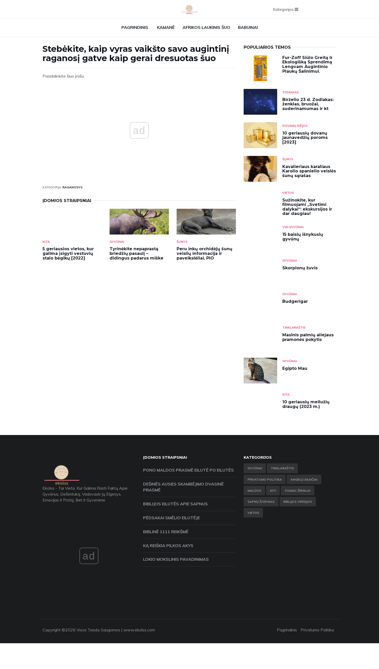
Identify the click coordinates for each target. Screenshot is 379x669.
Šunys (182, 242)
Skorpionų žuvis (300, 267)
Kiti (273, 490)
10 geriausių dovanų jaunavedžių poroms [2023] (305, 138)
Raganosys (72, 187)
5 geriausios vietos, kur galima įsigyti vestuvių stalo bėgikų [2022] (68, 253)
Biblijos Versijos (297, 502)
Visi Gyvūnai (292, 227)
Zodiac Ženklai (297, 490)
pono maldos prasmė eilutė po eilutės (188, 470)
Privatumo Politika (265, 479)
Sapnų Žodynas (261, 502)
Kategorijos (284, 9)
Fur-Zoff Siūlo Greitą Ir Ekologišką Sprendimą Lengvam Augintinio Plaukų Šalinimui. (307, 64)
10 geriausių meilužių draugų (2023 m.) (305, 404)
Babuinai (248, 27)
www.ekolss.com (139, 629)
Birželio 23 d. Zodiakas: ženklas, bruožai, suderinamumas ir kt (308, 104)
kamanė (166, 27)
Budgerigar (295, 301)
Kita (46, 242)
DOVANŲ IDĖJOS (295, 126)
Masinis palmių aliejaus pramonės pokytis (308, 337)
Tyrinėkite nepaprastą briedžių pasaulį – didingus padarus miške (136, 253)
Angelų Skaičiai (304, 479)
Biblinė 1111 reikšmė (165, 531)
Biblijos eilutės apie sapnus (175, 503)
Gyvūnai (117, 242)
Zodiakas (290, 92)
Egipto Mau (294, 368)
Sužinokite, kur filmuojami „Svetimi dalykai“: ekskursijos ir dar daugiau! (307, 207)
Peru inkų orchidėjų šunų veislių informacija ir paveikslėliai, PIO (204, 253)
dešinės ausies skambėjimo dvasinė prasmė (183, 486)
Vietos (288, 193)
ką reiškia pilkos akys (168, 545)
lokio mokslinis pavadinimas (176, 559)
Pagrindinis (134, 27)
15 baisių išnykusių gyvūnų (302, 236)
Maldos (254, 490)
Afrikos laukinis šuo (206, 27)
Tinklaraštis (294, 327)
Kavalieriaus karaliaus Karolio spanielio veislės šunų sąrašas (309, 171)
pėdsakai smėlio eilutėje (171, 517)
